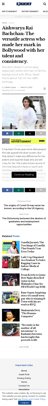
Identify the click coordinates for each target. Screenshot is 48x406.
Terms (24, 382)
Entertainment (30, 11)
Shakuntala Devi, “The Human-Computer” (30, 313)
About (24, 370)
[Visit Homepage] (24, 4)
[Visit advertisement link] (24, 141)
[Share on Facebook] (7, 133)
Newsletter (24, 389)
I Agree (25, 403)
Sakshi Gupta (10, 87)
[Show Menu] (3, 4)
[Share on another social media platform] (41, 133)
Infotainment (9, 11)
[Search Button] (44, 4)
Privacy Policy (24, 378)
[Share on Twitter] (30, 133)
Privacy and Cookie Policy (33, 399)
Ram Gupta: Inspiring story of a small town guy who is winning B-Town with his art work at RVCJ (33, 298)
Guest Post (24, 374)
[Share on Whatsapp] (18, 133)
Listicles (7, 243)
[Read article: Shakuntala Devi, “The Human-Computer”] (11, 315)
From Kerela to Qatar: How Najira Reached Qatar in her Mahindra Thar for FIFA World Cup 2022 (33, 281)
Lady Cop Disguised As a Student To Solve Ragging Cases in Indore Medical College (33, 263)
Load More (24, 347)
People (11, 23)
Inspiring (8, 293)
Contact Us (24, 386)
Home (4, 23)
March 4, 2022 (26, 87)
